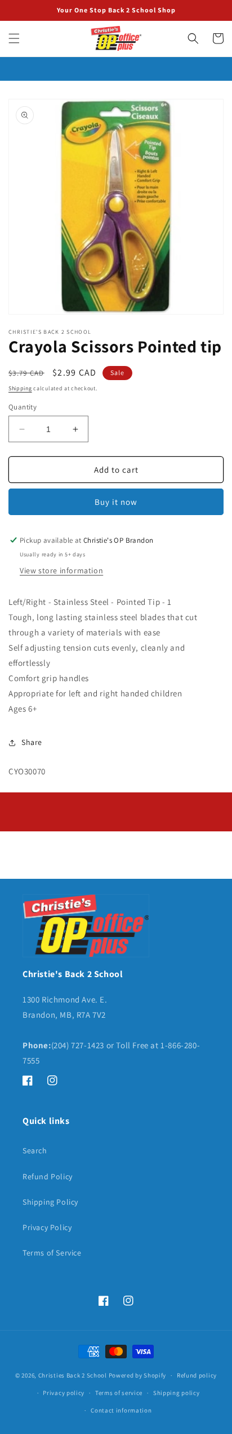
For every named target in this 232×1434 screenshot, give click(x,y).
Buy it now (116, 501)
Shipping (20, 388)
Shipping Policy (50, 1202)
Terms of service (118, 1393)
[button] (14, 38)
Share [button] (31, 742)
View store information (61, 570)
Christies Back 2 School (72, 1375)
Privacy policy (63, 1393)
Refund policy (197, 1375)
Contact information (121, 1410)
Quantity (22, 407)
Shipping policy (176, 1393)
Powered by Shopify (138, 1375)
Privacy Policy (47, 1227)
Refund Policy (48, 1176)
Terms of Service (52, 1253)
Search (35, 1150)
